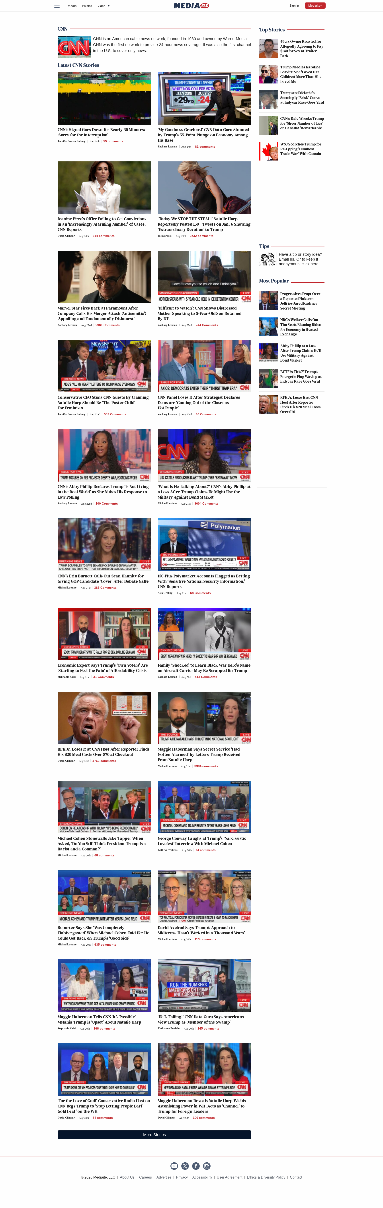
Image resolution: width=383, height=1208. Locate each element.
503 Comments (115, 414)
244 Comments (207, 325)
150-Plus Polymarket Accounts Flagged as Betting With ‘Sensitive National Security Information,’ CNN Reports (204, 581)
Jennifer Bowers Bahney (71, 141)
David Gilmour (66, 236)
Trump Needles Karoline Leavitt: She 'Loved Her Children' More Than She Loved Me (300, 74)
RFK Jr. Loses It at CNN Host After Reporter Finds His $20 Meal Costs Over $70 (300, 404)
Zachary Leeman (167, 146)
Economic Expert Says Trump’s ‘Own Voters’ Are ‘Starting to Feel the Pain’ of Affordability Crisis (103, 668)
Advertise (163, 1177)
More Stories (154, 1134)
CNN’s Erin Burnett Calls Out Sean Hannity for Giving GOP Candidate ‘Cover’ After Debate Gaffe (103, 578)
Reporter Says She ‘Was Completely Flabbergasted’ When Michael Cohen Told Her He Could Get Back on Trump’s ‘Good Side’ (103, 932)
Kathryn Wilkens (168, 850)
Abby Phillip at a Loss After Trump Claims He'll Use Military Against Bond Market (301, 353)
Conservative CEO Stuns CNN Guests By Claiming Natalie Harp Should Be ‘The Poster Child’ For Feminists (103, 402)
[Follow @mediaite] (185, 1166)
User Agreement (229, 1177)
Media (72, 6)
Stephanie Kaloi (67, 677)
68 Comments (200, 592)
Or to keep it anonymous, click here (299, 261)
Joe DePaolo (165, 236)
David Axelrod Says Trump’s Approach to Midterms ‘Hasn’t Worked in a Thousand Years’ (202, 930)
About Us (127, 1177)
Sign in (294, 5)
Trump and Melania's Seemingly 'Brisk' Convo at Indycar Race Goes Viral (302, 97)
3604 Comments (206, 503)
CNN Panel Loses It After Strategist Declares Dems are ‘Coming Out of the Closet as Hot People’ (199, 402)
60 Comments (206, 414)
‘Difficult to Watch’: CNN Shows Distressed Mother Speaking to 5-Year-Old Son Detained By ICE (200, 313)
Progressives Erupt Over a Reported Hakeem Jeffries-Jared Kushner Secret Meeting (300, 301)
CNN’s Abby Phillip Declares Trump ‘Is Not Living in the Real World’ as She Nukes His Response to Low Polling (103, 491)
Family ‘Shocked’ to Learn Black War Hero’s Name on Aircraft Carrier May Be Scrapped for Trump (204, 668)
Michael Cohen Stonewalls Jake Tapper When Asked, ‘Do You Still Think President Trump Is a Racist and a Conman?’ (102, 843)
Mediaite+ (315, 5)
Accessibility (202, 1177)
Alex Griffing (165, 593)
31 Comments (103, 676)
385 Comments (105, 587)
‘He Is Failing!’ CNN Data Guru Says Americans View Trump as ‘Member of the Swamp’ (201, 1019)
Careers (145, 1177)
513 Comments (206, 676)
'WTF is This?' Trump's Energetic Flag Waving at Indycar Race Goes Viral (301, 376)
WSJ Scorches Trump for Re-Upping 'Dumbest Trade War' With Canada (300, 148)
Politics (87, 6)
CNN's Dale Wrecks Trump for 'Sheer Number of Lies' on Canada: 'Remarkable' (302, 123)
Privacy (182, 1177)
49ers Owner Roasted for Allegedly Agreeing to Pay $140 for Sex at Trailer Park (301, 48)
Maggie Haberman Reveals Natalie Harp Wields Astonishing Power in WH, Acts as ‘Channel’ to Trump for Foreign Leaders (202, 1106)
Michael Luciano (167, 503)
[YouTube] (174, 1166)
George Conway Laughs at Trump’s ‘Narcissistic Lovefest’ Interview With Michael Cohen (202, 841)
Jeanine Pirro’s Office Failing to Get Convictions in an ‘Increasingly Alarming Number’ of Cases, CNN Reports (102, 224)
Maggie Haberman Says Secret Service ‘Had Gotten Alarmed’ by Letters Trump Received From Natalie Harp (199, 754)
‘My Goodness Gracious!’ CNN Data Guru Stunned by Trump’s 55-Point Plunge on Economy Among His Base (203, 134)
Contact (296, 1177)
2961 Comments (108, 325)
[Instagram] (207, 1166)
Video (103, 6)
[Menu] (59, 5)
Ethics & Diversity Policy (266, 1177)
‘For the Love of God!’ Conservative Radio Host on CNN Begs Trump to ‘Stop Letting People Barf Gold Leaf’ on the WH (104, 1106)
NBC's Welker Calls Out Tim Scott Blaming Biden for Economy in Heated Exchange (300, 327)
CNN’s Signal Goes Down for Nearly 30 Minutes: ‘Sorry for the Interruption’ (101, 132)
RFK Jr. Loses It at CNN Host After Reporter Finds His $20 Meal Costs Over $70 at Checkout (104, 751)
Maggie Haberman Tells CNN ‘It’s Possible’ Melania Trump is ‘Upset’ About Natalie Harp (99, 1019)
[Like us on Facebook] (196, 1166)
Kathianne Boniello (169, 1028)
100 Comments (107, 503)
